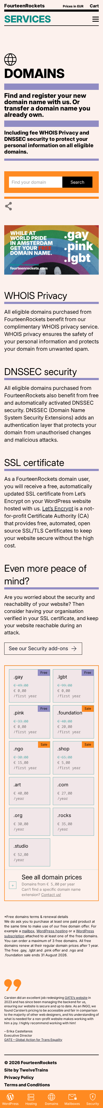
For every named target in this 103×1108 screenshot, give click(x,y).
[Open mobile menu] (87, 19)
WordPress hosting (52, 931)
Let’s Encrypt (57, 508)
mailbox (28, 931)
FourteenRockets (24, 5)
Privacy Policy (19, 1077)
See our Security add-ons (38, 648)
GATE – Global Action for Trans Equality (33, 1040)
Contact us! (51, 894)
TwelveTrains (34, 1070)
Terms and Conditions (27, 1084)
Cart (94, 5)
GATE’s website (76, 998)
